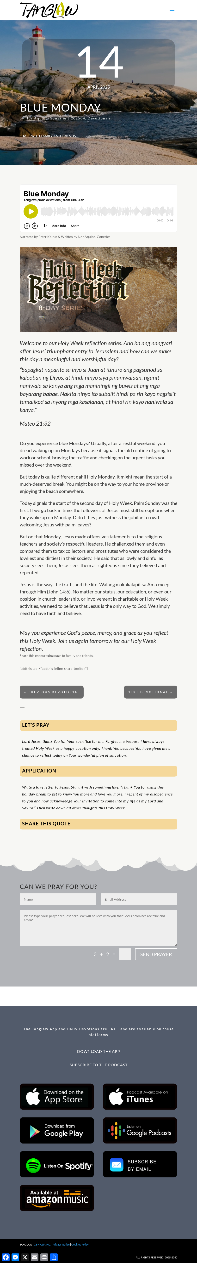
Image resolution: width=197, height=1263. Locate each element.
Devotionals (99, 118)
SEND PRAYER (156, 954)
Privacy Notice (61, 1244)
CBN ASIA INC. (42, 1244)
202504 (78, 118)
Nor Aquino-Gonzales (46, 118)
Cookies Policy (80, 1244)
